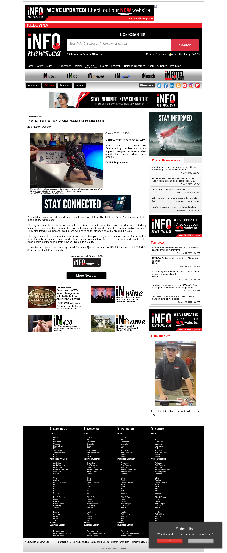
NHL (55, 491)
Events (104, 65)
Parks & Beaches (60, 469)
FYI (54, 448)
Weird (55, 457)
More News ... (86, 275)
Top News (57, 450)
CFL (55, 478)
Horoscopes (58, 503)
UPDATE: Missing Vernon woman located (171, 189)
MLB (55, 484)
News (39, 65)
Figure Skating (59, 482)
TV (54, 520)
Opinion (78, 65)
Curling (56, 480)
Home (30, 65)
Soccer (56, 493)
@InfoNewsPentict (54, 250)
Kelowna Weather (92, 459)
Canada (56, 444)
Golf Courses (59, 465)
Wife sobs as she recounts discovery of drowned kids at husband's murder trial (175, 248)
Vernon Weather (158, 459)
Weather (66, 65)
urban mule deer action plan (82, 236)
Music (55, 518)
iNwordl (115, 65)
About (151, 65)
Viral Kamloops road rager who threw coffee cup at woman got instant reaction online (175, 168)
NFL (55, 489)
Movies (56, 516)
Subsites (162, 65)
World (55, 454)
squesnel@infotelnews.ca (115, 247)
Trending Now (59, 452)
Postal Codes (59, 535)
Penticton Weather (126, 459)
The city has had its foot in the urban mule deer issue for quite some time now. (73, 225)
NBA (55, 486)
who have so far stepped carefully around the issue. (104, 230)
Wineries (57, 474)
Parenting (57, 506)
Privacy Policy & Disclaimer (145, 542)
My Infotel (175, 65)
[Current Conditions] (171, 55)
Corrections (58, 446)
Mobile (123, 548)
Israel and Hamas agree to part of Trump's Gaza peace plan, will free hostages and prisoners (175, 286)
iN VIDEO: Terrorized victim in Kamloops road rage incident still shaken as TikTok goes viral (173, 179)
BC (54, 440)
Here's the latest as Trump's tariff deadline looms (175, 207)
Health (56, 501)
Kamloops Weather (58, 459)
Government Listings (62, 533)
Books (56, 512)
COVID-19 (52, 65)
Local (55, 437)
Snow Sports (58, 472)
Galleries (57, 463)
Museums (57, 467)
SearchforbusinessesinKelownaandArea (98, 43)
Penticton (65, 85)
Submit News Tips (120, 542)
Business (57, 442)
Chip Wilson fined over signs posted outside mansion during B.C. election (173, 297)
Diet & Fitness (59, 497)
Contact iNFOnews (100, 542)
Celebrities (57, 514)
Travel (56, 508)
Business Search (57, 525)
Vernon (80, 85)
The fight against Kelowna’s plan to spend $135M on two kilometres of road (175, 272)
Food (55, 499)
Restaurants (58, 531)
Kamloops (33, 85)
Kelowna (49, 85)
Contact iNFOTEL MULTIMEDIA (73, 542)
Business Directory (134, 65)
